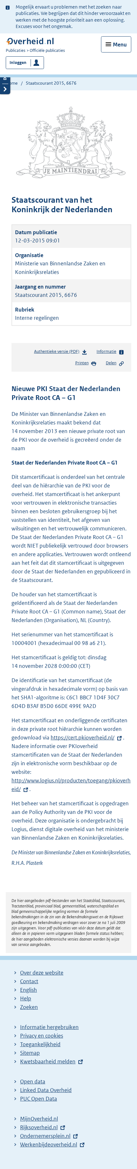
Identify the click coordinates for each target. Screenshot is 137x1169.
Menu (120, 44)
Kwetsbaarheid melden (48, 1061)
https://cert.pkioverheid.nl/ (82, 737)
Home (12, 83)
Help (25, 998)
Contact (29, 981)
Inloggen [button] (18, 62)
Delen (111, 363)
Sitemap (30, 1052)
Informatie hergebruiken (49, 1027)
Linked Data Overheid (46, 1090)
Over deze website (41, 972)
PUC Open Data (38, 1098)
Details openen (5, 78)
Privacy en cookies (41, 1035)
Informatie (106, 351)
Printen (82, 363)
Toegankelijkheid (40, 1044)
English (28, 989)
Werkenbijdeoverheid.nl (48, 1144)
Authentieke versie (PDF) (58, 353)
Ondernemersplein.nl (45, 1135)
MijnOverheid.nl (39, 1118)
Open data (32, 1081)
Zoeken (29, 1007)
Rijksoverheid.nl (39, 1127)
